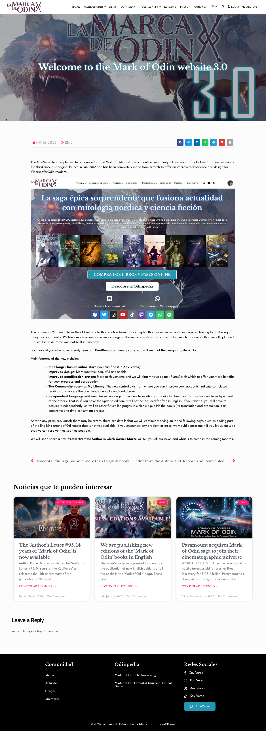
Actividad (51, 683)
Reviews (170, 7)
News (113, 7)
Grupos (50, 691)
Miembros (52, 699)
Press (184, 7)
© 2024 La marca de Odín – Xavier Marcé (119, 724)
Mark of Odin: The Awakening (135, 675)
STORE (75, 7)
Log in (235, 7)
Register (252, 7)
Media (49, 675)
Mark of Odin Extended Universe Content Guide (143, 684)
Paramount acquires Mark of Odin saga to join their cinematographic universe (212, 551)
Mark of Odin (93, 7)
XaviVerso (103, 350)
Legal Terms (166, 724)
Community (150, 7)
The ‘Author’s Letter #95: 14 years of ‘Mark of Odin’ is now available (50, 551)
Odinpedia (128, 7)
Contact (200, 7)
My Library (96, 386)
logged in (31, 631)
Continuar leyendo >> (37, 586)
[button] (180, 142)
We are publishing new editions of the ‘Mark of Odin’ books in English (127, 551)
